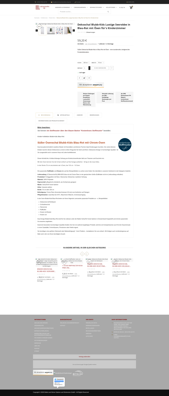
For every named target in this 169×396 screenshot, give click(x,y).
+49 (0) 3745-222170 (42, 2)
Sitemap (36, 351)
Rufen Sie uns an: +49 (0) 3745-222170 (124, 332)
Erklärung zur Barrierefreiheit (69, 323)
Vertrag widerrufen (84, 356)
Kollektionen (111, 7)
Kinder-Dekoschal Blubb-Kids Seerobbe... (121, 265)
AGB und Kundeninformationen (44, 328)
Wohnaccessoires (96, 7)
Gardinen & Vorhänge (62, 7)
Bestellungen (90, 328)
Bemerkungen (94, 115)
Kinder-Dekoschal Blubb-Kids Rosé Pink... (71, 265)
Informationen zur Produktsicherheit (51, 121)
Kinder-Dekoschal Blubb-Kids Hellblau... (96, 265)
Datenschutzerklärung (41, 331)
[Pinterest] (89, 78)
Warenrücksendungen (93, 325)
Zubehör (80, 115)
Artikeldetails (65, 115)
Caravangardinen (80, 7)
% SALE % (122, 7)
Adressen (88, 333)
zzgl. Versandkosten (91, 44)
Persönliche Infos (91, 323)
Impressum (37, 343)
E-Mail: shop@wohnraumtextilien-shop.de (122, 336)
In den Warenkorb (100, 68)
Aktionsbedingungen (40, 340)
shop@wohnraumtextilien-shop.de (61, 2)
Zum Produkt (40, 274)
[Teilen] (79, 78)
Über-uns (37, 346)
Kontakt (77, 2)
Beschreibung (45, 115)
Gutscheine (89, 336)
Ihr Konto (89, 319)
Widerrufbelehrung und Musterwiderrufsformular (42, 334)
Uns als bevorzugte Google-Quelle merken (84, 364)
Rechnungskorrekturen (93, 331)
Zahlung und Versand (41, 323)
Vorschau (41, 270)
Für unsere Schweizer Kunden (43, 338)
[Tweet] (84, 78)
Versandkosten (39, 325)
